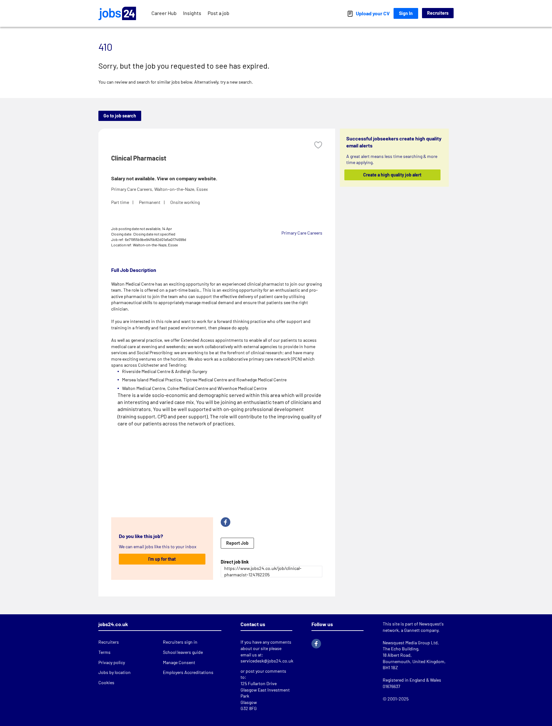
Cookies (106, 682)
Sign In (406, 13)
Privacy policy (111, 662)
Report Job (237, 543)
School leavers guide (183, 652)
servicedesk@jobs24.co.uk (267, 660)
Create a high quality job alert (393, 174)
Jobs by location (114, 672)
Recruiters (437, 13)
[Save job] (318, 145)
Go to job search (119, 115)
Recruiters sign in (180, 642)
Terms (104, 652)
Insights (192, 13)
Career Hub (164, 13)
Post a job (218, 13)
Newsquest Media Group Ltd (410, 642)
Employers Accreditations (188, 672)
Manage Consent (179, 662)
